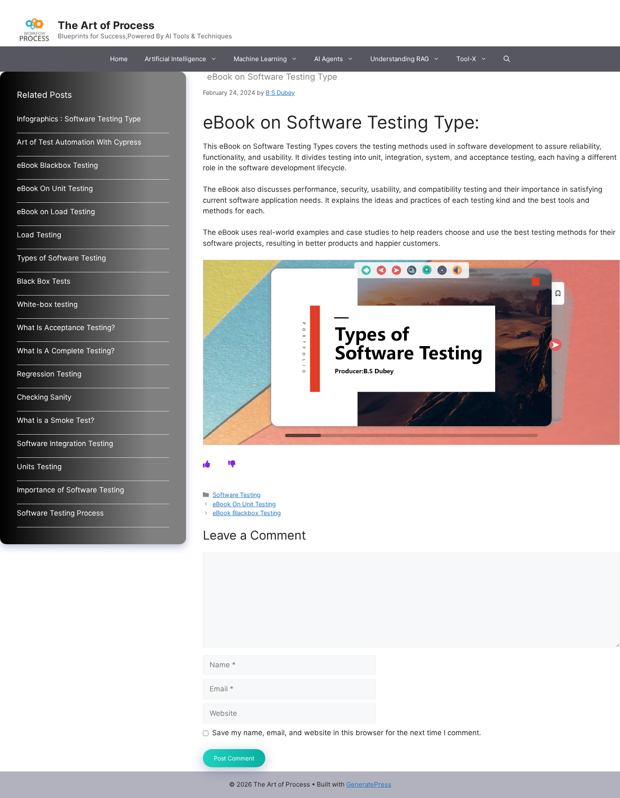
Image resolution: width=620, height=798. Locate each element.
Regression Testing (49, 374)
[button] (506, 59)
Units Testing (39, 466)
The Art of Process (106, 25)
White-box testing (47, 304)
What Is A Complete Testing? (66, 351)
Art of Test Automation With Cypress (79, 142)
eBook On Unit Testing (244, 504)
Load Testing (39, 235)
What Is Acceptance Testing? (66, 327)
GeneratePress (368, 784)
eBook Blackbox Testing (247, 512)
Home (119, 59)
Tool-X (466, 59)
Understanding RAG (399, 59)
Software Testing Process (60, 513)
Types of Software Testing (61, 258)
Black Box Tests (43, 281)
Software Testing (237, 494)
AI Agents (328, 59)
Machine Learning (260, 59)
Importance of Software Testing (70, 490)
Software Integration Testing (65, 443)
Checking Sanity (44, 397)
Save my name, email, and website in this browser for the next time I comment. (346, 732)
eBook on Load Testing (56, 211)
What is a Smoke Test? (55, 420)
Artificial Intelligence (175, 59)
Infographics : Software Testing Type (79, 119)
